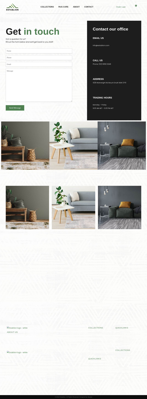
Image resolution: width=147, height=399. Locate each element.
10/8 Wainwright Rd (100, 83)
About (76, 7)
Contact (88, 7)
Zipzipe (90, 397)
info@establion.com (101, 45)
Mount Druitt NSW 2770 (117, 83)
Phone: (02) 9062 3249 (102, 64)
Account (91, 382)
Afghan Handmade (96, 350)
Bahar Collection (95, 345)
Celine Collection (95, 333)
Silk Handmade (94, 354)
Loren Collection (95, 341)
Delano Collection (95, 337)
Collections (47, 7)
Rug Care (63, 7)
